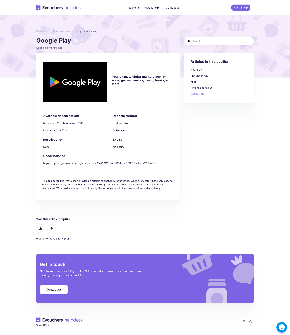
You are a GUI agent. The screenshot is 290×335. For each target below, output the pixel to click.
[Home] (59, 7)
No (51, 228)
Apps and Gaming (87, 31)
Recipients (133, 7)
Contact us (172, 7)
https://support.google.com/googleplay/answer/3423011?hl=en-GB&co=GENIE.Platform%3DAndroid (100, 163)
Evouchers (42, 31)
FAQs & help (151, 7)
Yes (40, 228)
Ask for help (241, 7)
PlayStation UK (199, 75)
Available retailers (63, 31)
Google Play (197, 93)
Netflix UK (196, 69)
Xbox (193, 81)
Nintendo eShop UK (202, 87)
